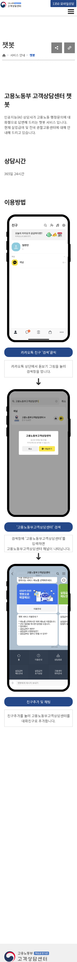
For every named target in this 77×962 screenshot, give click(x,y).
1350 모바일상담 (63, 3)
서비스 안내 (17, 55)
